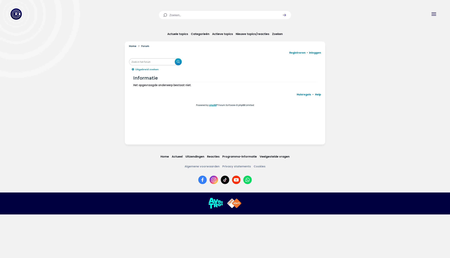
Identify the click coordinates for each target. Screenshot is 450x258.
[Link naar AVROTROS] (215, 203)
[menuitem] (304, 94)
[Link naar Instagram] (214, 180)
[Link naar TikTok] (225, 180)
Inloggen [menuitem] (315, 52)
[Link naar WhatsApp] (247, 180)
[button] (284, 15)
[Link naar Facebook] (202, 180)
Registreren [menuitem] (297, 52)
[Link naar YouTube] (236, 180)
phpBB (213, 105)
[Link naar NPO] (234, 203)
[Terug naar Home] (16, 14)
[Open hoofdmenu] (433, 14)
